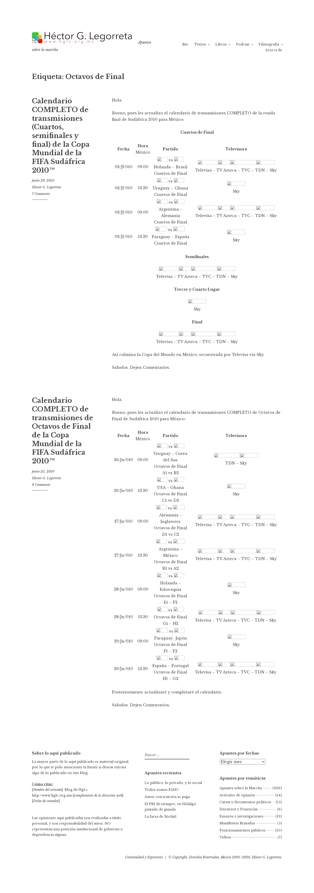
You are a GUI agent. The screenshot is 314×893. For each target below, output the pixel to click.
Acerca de (273, 50)
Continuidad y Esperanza (144, 857)
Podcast (242, 44)
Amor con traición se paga (167, 797)
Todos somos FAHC (162, 790)
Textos (200, 44)
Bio (185, 44)
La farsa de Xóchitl (160, 816)
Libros (221, 44)
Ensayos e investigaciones (241, 816)
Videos (225, 837)
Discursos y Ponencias (239, 809)
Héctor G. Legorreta (46, 187)
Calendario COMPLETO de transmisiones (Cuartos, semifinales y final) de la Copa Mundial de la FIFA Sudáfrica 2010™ (61, 136)
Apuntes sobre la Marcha (241, 788)
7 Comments (41, 194)
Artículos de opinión (237, 795)
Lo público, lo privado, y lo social (173, 783)
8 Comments (41, 485)
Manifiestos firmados (237, 823)
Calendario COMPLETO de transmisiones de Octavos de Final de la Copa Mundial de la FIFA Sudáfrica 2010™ (62, 430)
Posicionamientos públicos (242, 830)
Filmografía (269, 44)
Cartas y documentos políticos (245, 802)
